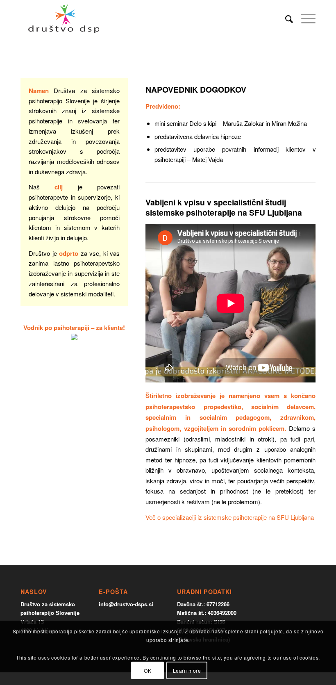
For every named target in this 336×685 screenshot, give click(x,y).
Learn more (187, 670)
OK (147, 670)
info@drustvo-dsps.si (126, 604)
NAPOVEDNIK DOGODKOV (195, 89)
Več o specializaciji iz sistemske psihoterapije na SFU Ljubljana (229, 517)
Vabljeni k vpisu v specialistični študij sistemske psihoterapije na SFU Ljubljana (223, 207)
